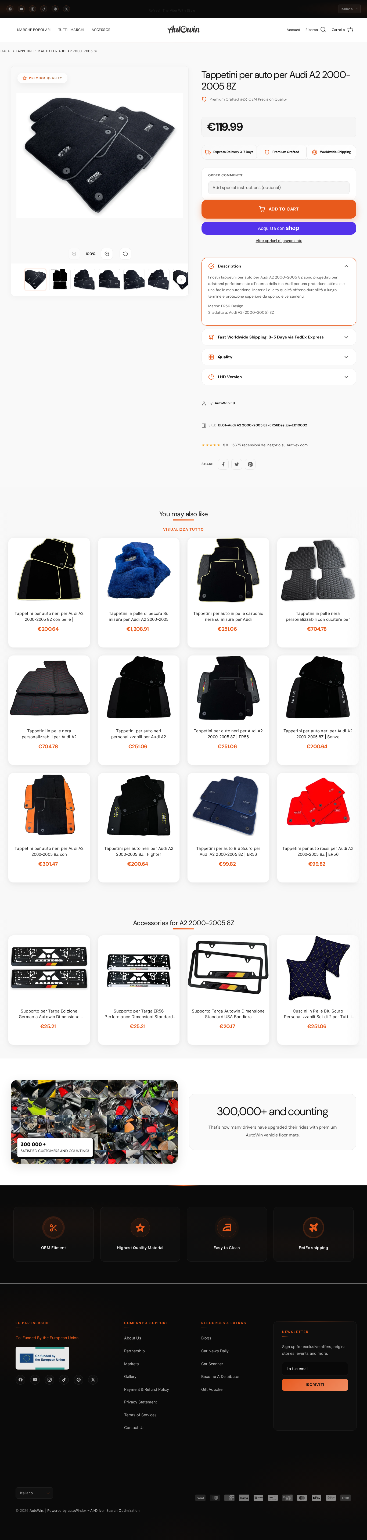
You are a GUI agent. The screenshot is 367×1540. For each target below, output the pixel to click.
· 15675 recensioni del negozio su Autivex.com (265, 445)
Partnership (134, 1351)
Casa (5, 51)
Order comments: (225, 175)
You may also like (183, 514)
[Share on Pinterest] (250, 464)
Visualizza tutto (183, 529)
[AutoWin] (183, 29)
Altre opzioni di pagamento (279, 240)
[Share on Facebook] (223, 464)
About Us (132, 1338)
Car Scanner (212, 1363)
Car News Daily (215, 1351)
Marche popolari (34, 29)
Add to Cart (284, 209)
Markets (131, 1363)
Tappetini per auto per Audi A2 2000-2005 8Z (57, 51)
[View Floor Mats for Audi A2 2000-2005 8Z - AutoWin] (35, 279)
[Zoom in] (107, 254)
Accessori (101, 29)
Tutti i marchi (71, 29)
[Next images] (181, 279)
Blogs (206, 1338)
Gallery (130, 1376)
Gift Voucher (212, 1389)
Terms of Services (140, 1415)
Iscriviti (315, 1384)
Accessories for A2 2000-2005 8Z (183, 923)
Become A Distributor (220, 1376)
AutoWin (36, 1511)
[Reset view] (125, 254)
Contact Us (134, 1427)
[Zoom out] (74, 254)
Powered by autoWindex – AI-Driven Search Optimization (93, 1511)
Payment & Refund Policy (146, 1389)
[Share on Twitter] (236, 464)
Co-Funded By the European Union (47, 1337)
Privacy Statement (140, 1402)
